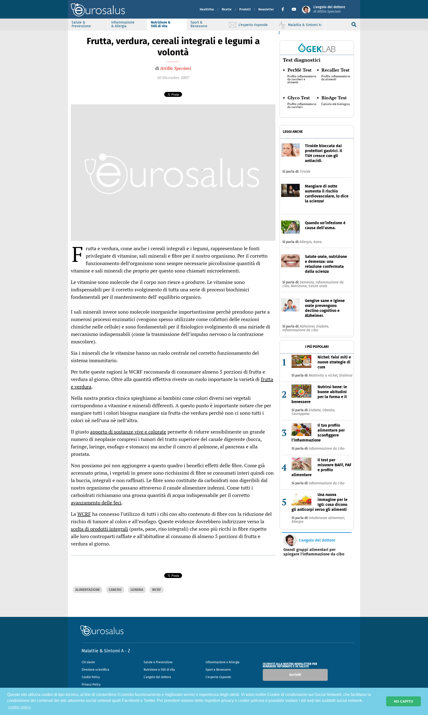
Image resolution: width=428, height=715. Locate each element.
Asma (317, 242)
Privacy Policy (91, 684)
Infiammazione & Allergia (122, 24)
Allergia (297, 522)
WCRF (84, 514)
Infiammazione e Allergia (223, 662)
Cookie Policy (91, 677)
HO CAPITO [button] (403, 701)
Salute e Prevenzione (158, 662)
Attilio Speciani (175, 68)
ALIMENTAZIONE (87, 590)
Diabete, (322, 326)
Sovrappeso (301, 414)
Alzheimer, (308, 326)
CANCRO (115, 590)
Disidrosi (345, 375)
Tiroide (305, 171)
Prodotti (245, 9)
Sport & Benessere (198, 24)
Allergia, (306, 242)
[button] (285, 9)
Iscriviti (295, 675)
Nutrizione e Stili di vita (159, 669)
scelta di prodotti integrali (99, 528)
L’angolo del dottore (157, 677)
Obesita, (328, 410)
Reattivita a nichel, (324, 375)
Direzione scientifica (95, 669)
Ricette (227, 9)
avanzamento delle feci (96, 502)
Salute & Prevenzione (81, 24)
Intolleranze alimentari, (327, 518)
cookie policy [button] (19, 707)
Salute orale (317, 286)
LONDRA (137, 590)
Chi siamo (88, 662)
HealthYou (207, 9)
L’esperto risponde (218, 677)
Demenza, (308, 282)
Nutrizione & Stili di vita (161, 24)
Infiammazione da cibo (300, 330)
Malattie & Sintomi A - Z (105, 651)
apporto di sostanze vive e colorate (128, 431)
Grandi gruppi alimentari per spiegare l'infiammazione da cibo (313, 552)
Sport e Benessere (218, 669)
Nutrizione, (299, 286)
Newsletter (266, 9)
